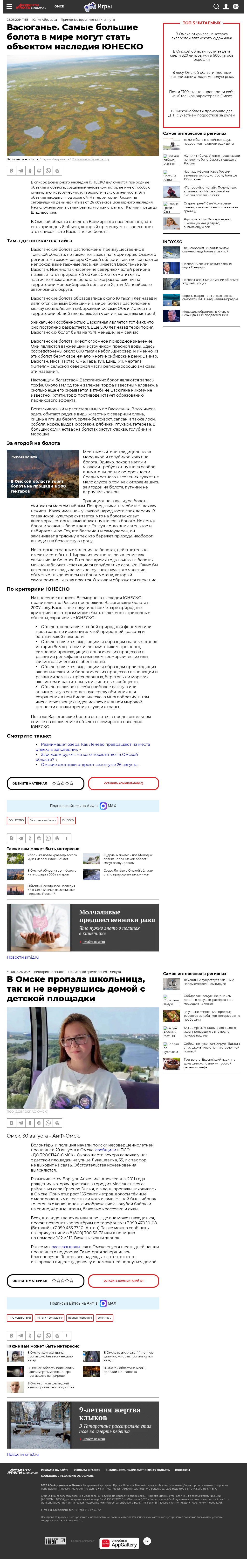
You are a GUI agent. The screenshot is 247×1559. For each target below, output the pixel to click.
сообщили (105, 1150)
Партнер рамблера (82, 1540)
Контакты (182, 1470)
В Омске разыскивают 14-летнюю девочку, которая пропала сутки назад (128, 1356)
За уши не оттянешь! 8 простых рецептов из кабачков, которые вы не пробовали (212, 1015)
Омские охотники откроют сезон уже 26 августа (89, 764)
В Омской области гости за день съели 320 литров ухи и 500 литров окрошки (201, 55)
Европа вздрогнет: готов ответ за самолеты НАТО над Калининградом (210, 297)
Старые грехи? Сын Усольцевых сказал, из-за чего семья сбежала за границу (211, 207)
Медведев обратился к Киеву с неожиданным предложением (205, 313)
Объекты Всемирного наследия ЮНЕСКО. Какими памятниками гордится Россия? (51, 889)
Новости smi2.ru (23, 957)
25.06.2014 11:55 (17, 19)
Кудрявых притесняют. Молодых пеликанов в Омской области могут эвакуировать (128, 859)
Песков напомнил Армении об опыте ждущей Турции (210, 281)
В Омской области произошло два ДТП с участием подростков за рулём (201, 113)
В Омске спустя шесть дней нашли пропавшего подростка (50, 1385)
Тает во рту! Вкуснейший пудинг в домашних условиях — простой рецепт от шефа (209, 1063)
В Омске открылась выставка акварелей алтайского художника (202, 36)
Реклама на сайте (54, 1470)
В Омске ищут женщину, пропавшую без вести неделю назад (50, 1356)
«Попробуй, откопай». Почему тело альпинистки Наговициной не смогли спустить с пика (210, 191)
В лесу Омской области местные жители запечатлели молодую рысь (202, 75)
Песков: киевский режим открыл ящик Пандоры (207, 265)
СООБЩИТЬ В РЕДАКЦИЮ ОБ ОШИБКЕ (67, 1476)
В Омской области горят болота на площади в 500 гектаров (51, 872)
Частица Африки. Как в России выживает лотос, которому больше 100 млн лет (210, 175)
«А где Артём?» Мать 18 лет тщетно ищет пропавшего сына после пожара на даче (210, 1031)
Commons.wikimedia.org (90, 159)
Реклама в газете (87, 1470)
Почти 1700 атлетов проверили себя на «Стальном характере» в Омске (201, 94)
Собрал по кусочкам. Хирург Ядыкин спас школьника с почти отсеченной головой (212, 1047)
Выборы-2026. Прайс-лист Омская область (138, 1470)
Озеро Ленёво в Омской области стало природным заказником (128, 872)
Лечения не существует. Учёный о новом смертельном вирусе (209, 982)
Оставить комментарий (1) (123, 783)
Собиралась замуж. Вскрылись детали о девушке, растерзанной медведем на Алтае (208, 999)
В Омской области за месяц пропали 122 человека (124, 1370)
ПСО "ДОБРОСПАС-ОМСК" (27, 1111)
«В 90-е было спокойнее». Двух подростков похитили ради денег (209, 141)
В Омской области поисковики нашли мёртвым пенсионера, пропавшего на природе (51, 1371)
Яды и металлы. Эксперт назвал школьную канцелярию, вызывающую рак (207, 223)
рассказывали (65, 1247)
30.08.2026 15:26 (18, 972)
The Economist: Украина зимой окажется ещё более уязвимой (205, 249)
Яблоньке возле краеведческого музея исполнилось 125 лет (52, 857)
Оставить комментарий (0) (124, 1280)
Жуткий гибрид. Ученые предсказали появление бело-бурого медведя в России (212, 159)
